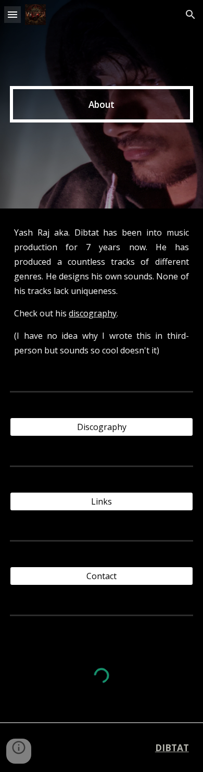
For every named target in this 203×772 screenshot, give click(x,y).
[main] (101, 104)
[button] (12, 14)
